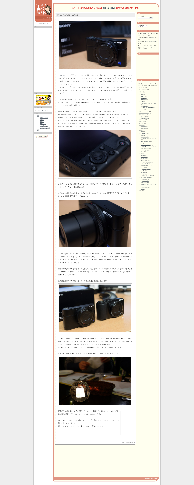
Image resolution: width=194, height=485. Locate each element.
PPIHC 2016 (144, 99)
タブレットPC (144, 160)
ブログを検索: (141, 16)
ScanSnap (144, 179)
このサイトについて (144, 111)
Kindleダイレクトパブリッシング (148, 138)
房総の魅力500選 (145, 118)
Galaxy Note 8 (144, 182)
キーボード (143, 158)
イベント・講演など (145, 141)
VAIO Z (144, 167)
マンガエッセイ (44, 126)
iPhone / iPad (144, 174)
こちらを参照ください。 (43, 110)
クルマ (140, 91)
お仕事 (140, 130)
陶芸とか (141, 123)
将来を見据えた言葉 (150, 41)
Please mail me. (43, 136)
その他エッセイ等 (45, 128)
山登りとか (141, 121)
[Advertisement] (43, 59)
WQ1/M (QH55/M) (146, 169)
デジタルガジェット (145, 177)
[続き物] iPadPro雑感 (147, 175)
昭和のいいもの (146, 148)
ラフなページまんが (145, 145)
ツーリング (143, 98)
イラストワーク (144, 136)
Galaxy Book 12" (146, 165)
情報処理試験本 (44, 118)
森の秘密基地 (144, 106)
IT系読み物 (43, 124)
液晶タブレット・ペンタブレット (148, 184)
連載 (142, 135)
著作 (38, 116)
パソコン (143, 170)
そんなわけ (62, 75)
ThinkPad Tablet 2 (146, 162)
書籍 (142, 131)
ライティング (144, 133)
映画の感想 (143, 128)
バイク (140, 92)
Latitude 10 (145, 163)
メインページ (144, 47)
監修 (38, 130)
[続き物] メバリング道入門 (148, 146)
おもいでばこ (145, 181)
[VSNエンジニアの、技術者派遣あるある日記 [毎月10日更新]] (43, 102)
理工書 (42, 120)
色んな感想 (141, 124)
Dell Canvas (145, 187)
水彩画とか (141, 119)
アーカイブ (140, 22)
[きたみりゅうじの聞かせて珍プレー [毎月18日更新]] (43, 97)
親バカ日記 (141, 87)
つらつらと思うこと (144, 112)
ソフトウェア (144, 157)
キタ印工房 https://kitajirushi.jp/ (47, 18)
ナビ (142, 94)
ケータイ (143, 172)
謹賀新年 (151, 37)
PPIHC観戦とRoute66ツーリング (148, 103)
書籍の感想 (143, 126)
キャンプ (141, 109)
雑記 (140, 190)
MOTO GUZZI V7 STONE (147, 107)
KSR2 (142, 101)
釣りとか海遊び (143, 89)
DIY (142, 153)
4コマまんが (144, 150)
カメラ (132, 441)
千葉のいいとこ (143, 114)
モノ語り (141, 151)
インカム (143, 96)
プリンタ (143, 155)
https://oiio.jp (109, 8)
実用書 (42, 122)
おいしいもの (144, 116)
